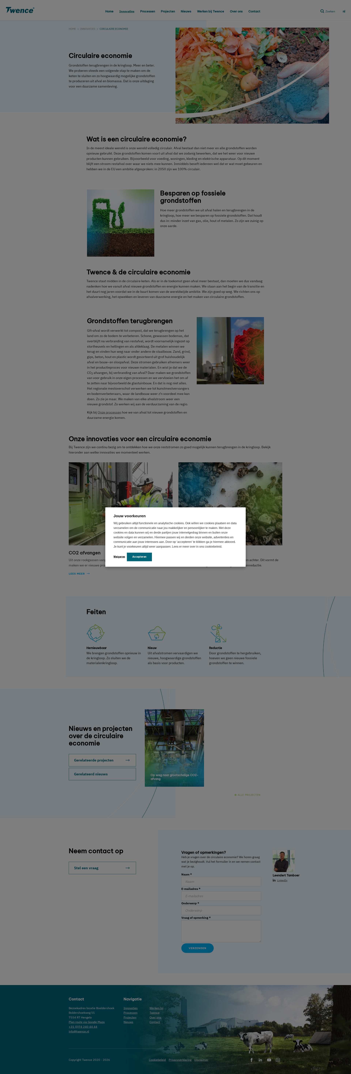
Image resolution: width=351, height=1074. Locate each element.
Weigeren (119, 556)
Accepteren (139, 556)
